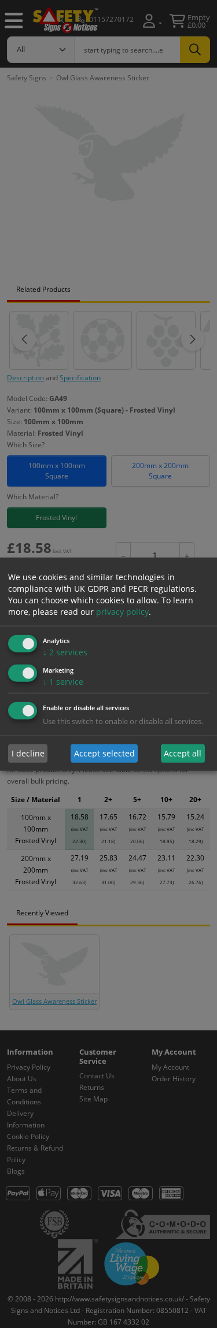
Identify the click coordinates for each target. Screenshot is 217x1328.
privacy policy (122, 611)
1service (63, 681)
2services (65, 652)
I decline (28, 753)
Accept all (182, 753)
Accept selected (104, 753)
